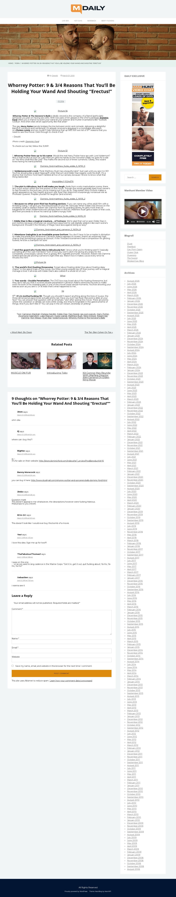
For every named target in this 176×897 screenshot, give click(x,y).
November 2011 (134, 757)
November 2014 (135, 653)
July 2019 (131, 526)
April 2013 (131, 708)
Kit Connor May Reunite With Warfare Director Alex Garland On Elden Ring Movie (97, 376)
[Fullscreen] (158, 221)
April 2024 (132, 361)
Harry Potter (103, 314)
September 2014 (135, 659)
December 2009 (135, 823)
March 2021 (132, 468)
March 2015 (132, 641)
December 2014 (135, 650)
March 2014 (132, 676)
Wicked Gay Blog (135, 261)
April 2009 (132, 846)
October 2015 (133, 621)
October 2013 (133, 690)
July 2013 (131, 699)
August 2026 (133, 281)
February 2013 (134, 713)
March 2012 (132, 745)
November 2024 (135, 341)
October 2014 (133, 656)
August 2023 (133, 385)
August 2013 (133, 696)
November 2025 (135, 307)
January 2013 (133, 716)
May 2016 (131, 601)
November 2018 (135, 532)
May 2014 (131, 670)
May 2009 (132, 843)
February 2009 (134, 852)
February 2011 (133, 783)
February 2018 (134, 543)
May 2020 (132, 497)
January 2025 (133, 336)
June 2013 (132, 702)
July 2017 (131, 560)
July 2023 (131, 387)
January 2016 (133, 612)
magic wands (60, 316)
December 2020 (135, 477)
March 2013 (132, 710)
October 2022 (133, 413)
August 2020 (133, 488)
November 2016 (135, 584)
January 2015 (133, 647)
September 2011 (135, 762)
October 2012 (133, 725)
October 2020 (134, 483)
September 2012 (135, 728)
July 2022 (131, 422)
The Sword (132, 258)
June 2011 (132, 771)
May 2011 (131, 774)
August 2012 (133, 731)
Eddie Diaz (62, 314)
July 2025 (131, 318)
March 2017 (132, 572)
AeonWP (108, 891)
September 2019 (135, 520)
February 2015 (134, 644)
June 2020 (132, 494)
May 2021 (131, 462)
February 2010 (134, 817)
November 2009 (135, 826)
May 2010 (132, 808)
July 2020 (131, 491)
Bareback (91, 21)
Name (15, 639)
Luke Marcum (46, 316)
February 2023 (134, 402)
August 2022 (133, 419)
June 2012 (132, 736)
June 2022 (132, 425)
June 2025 (132, 321)
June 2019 (132, 529)
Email (15, 648)
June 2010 (132, 806)
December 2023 (135, 373)
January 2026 (133, 301)
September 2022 (135, 416)
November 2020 (135, 480)
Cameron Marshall (31, 314)
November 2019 (135, 514)
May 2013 (131, 705)
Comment (17, 609)
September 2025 (135, 312)
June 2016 (132, 598)
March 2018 (132, 540)
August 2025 (133, 315)
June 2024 (132, 356)
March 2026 (132, 295)
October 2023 (133, 379)
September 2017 (135, 555)
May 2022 (132, 428)
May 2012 (131, 739)
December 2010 (135, 788)
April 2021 (131, 465)
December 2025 (135, 304)
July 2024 (131, 353)
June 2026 (132, 286)
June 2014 (132, 667)
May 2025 (131, 324)
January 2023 (133, 405)
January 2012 (133, 751)
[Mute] (153, 221)
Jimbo (20, 492)
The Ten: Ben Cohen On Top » (99, 332)
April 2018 (132, 537)
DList (129, 244)
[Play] (128, 221)
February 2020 (134, 506)
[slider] (141, 221)
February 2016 (134, 609)
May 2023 (132, 393)
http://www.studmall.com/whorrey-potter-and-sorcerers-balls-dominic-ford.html (69, 480)
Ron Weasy (35, 318)
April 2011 (131, 777)
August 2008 (133, 869)
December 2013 (135, 684)
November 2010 (135, 791)
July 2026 (131, 284)
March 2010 (132, 814)
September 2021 (135, 451)
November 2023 (135, 376)
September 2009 (135, 832)
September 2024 (135, 347)
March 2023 (132, 399)
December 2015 (134, 615)
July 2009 (132, 837)
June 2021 (132, 460)
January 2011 (133, 785)
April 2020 (132, 500)
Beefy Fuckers (107, 21)
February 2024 (134, 367)
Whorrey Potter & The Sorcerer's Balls (87, 318)
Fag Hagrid (73, 314)
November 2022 (135, 411)
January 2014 (133, 682)
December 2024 (135, 338)
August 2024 (133, 350)
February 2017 (134, 575)
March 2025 (132, 330)
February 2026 (134, 298)
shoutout (72, 128)
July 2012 (131, 733)
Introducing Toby (57, 372)
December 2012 (135, 719)
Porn (61, 101)
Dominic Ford (32, 141)
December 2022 (135, 408)
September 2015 (135, 624)
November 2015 (134, 618)
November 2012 (135, 722)
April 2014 (131, 673)
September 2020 (135, 485)
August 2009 (133, 834)
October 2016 (133, 586)
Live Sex (65, 21)
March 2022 (132, 434)
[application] (143, 212)
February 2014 (134, 679)
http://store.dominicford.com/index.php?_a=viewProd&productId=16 (71, 461)
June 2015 (132, 633)
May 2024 (132, 359)
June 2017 (132, 563)
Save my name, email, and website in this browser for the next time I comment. (53, 666)
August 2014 (133, 661)
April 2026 (132, 292)
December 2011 (134, 754)
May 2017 (131, 566)
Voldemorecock (60, 318)
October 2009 (134, 829)
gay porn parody (88, 314)
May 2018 (132, 535)
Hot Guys (78, 21)
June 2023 (132, 390)
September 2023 (135, 382)
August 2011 (133, 765)
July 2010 (131, 803)
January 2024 (133, 370)
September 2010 (135, 797)
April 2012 (131, 742)
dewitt (55, 76)
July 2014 (131, 664)
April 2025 (131, 327)
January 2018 (133, 546)
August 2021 (133, 454)
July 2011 (131, 768)
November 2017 (135, 549)
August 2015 (133, 627)
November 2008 (135, 860)
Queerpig (131, 255)
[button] (143, 211)
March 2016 (132, 607)
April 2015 (131, 638)
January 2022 (133, 439)
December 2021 (135, 442)
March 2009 (133, 849)
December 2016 (135, 581)
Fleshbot (131, 246)
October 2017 (133, 552)
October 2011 (133, 759)
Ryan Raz (47, 318)
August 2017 (133, 558)
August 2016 (133, 592)
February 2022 (134, 436)
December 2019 (135, 511)
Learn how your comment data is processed (71, 680)
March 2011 (132, 780)
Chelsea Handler (48, 314)
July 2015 (131, 630)
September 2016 (135, 589)
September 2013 (135, 693)
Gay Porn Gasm (134, 249)
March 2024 (133, 364)
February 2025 (134, 333)
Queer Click (132, 252)
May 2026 (132, 289)
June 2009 (132, 840)
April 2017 (131, 569)
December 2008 (135, 857)
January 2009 (133, 855)
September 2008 (135, 866)
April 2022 (132, 431)
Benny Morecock (26, 472)
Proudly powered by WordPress (76, 891)
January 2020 (133, 509)
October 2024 (134, 344)
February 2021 (134, 471)
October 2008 (134, 863)
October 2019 (133, 517)
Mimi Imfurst (89, 316)
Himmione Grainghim (28, 316)
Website (16, 657)
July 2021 (131, 457)
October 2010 (133, 794)
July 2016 (131, 595)
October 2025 (133, 310)
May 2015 (131, 635)
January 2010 (133, 820)
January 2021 (133, 474)
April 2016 (131, 604)
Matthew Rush (75, 316)
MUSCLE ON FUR (21, 372)
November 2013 (135, 687)
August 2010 (133, 800)
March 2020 (133, 503)
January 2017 (133, 578)
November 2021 (135, 445)
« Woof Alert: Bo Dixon (21, 332)
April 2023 (132, 396)
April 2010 (132, 811)
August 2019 (133, 523)
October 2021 (133, 448)
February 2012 (134, 748)
